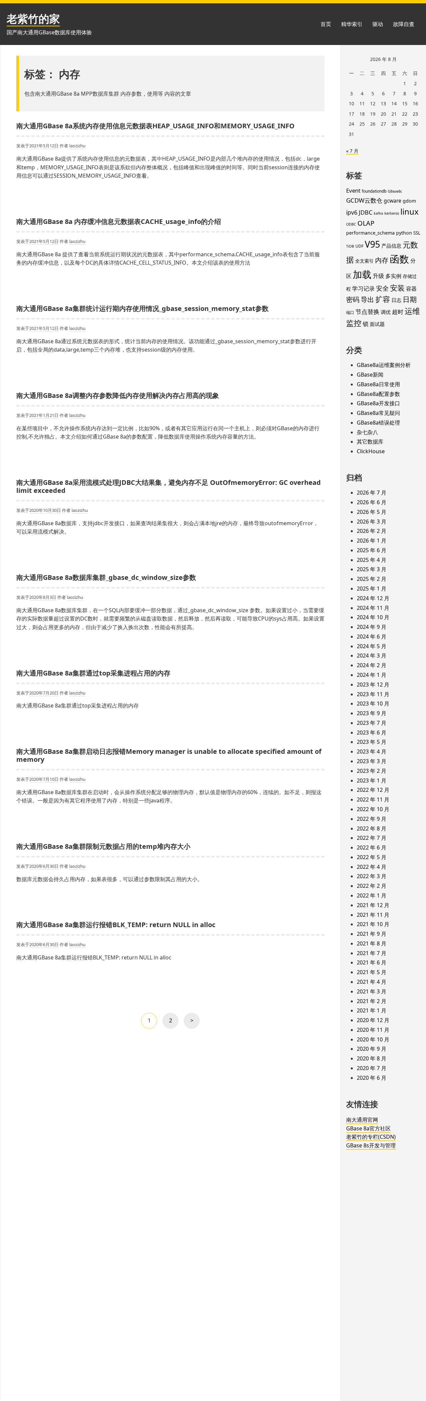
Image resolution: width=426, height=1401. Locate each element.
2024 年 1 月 (371, 675)
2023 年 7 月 (371, 722)
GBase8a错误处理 (378, 422)
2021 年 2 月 (371, 1001)
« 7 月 (352, 151)
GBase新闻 (370, 374)
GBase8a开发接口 (378, 403)
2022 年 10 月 (373, 809)
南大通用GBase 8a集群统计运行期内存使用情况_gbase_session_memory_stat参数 (142, 308)
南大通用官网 (362, 1119)
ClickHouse (371, 451)
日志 (396, 300)
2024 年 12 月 (373, 598)
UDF (359, 246)
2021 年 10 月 (373, 924)
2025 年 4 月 (371, 560)
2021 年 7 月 (371, 953)
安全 (382, 288)
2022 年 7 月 (371, 837)
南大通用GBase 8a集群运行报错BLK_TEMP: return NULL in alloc (115, 924)
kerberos (391, 213)
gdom (409, 201)
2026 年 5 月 (371, 512)
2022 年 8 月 (371, 828)
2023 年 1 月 (371, 780)
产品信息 (391, 245)
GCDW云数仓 (364, 200)
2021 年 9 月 (371, 933)
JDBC (365, 212)
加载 (362, 274)
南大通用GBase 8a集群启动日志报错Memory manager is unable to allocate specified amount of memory (168, 755)
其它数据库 (370, 441)
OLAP (365, 223)
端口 (350, 312)
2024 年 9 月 (371, 627)
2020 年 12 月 (373, 1020)
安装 (397, 288)
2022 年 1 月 (371, 895)
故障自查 (403, 24)
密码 (352, 299)
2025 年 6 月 (371, 550)
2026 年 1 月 (371, 540)
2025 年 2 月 (371, 579)
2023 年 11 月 (373, 694)
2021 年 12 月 (373, 905)
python (404, 233)
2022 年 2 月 (371, 885)
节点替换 (367, 311)
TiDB (350, 246)
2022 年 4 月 (371, 866)
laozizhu (77, 146)
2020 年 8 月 (371, 1058)
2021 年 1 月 (371, 1010)
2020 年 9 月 (371, 1048)
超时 (397, 312)
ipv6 (351, 212)
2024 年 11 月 (373, 608)
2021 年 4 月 (371, 981)
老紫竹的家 (33, 18)
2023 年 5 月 (371, 741)
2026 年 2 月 (371, 531)
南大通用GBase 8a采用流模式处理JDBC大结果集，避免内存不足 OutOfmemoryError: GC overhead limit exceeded (168, 486)
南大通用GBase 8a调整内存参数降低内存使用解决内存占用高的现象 (117, 395)
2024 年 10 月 (373, 617)
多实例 (393, 276)
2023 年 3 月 (371, 761)
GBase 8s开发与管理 (371, 1145)
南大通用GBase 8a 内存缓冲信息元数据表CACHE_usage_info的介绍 (118, 221)
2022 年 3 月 (371, 876)
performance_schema (370, 233)
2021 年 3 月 (371, 991)
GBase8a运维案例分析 (384, 365)
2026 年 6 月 (371, 502)
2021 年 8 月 (371, 943)
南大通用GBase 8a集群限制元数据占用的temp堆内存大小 (103, 846)
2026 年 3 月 (371, 521)
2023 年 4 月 (371, 751)
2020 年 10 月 (373, 1039)
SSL (416, 233)
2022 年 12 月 (373, 789)
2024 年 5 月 (371, 646)
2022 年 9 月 (371, 818)
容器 (411, 288)
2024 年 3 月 (371, 655)
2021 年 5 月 (371, 972)
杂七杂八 (367, 432)
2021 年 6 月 (371, 962)
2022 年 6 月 (371, 847)
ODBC (351, 224)
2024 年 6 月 (371, 636)
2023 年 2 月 (371, 770)
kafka (378, 213)
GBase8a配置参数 (378, 394)
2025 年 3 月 (371, 569)
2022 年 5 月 (371, 857)
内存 (381, 260)
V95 (372, 244)
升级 (378, 276)
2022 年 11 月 (373, 799)
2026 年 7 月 (371, 492)
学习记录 (363, 288)
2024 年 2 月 (371, 665)
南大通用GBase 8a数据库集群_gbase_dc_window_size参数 (106, 577)
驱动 (377, 24)
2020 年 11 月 (373, 1029)
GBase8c (395, 191)
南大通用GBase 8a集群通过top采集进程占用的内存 (93, 673)
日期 (410, 299)
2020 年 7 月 (371, 1068)
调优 (386, 312)
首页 (325, 24)
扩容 (382, 299)
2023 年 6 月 (371, 732)
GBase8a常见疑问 (378, 413)
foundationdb (374, 191)
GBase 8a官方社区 (368, 1128)
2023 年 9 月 (371, 713)
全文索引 (364, 261)
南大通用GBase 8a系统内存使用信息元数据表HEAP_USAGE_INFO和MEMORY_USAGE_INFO (155, 125)
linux (409, 211)
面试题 (377, 324)
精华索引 (351, 24)
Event (353, 190)
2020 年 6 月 (371, 1077)
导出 (367, 299)
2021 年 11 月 (373, 914)
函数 (399, 259)
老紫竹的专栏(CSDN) (371, 1136)
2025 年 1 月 (371, 588)
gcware (392, 200)
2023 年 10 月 (373, 703)
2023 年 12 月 (373, 684)
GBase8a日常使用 (378, 384)
